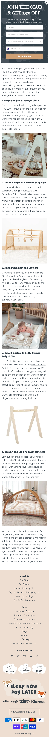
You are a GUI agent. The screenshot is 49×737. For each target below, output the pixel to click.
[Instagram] (18, 656)
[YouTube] (31, 656)
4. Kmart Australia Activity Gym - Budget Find (22, 355)
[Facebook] (12, 656)
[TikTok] (37, 656)
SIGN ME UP (24, 56)
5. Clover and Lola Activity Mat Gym (23, 452)
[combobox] (24, 41)
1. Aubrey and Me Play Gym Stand (20, 101)
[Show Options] (41, 41)
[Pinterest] (24, 656)
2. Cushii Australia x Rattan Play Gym (24, 183)
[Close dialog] (46, 3)
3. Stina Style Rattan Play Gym (20, 268)
